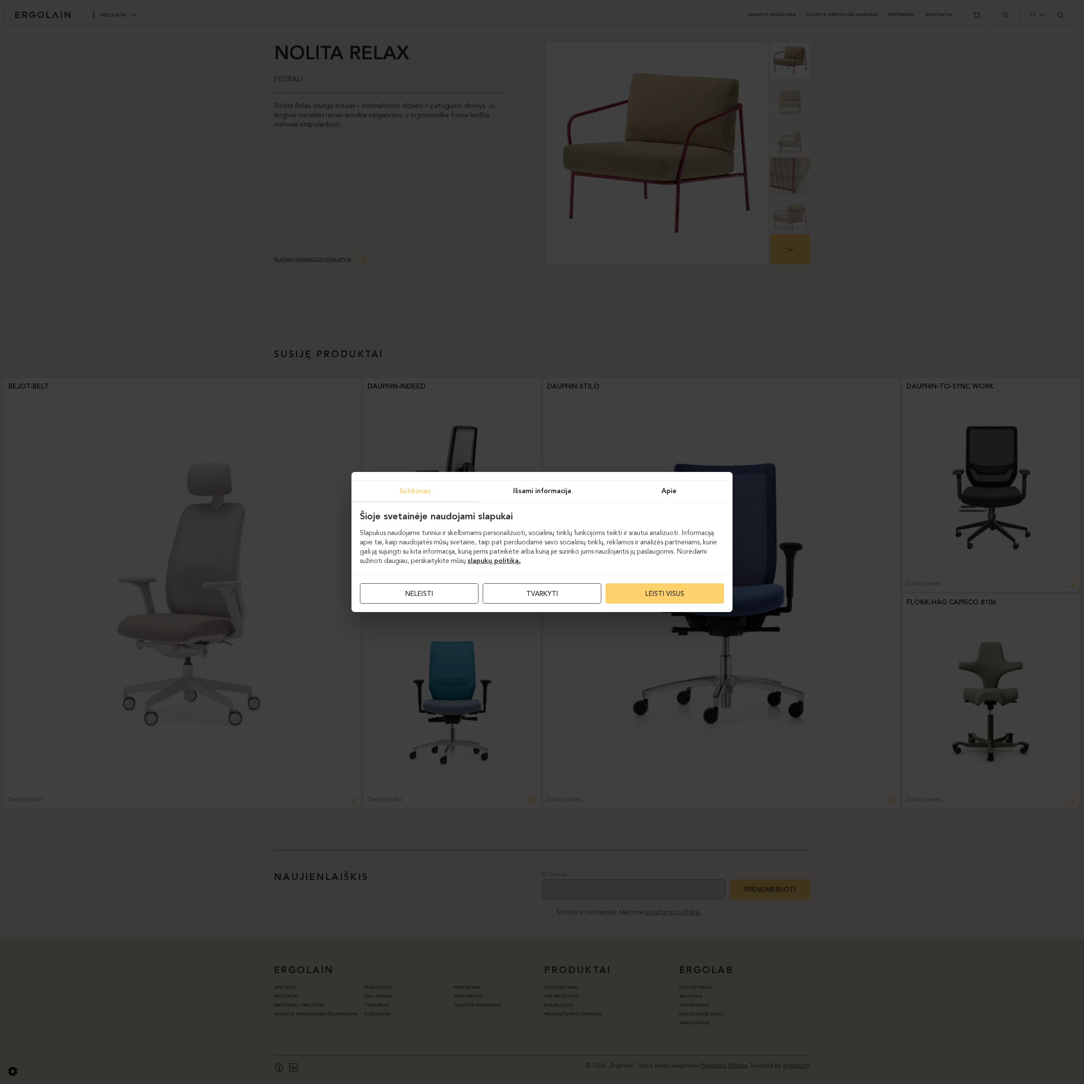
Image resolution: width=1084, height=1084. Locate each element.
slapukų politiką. (494, 561)
